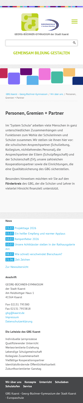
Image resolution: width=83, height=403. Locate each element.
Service (27, 386)
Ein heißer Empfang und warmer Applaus (35, 233)
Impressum (12, 317)
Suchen (74, 43)
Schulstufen (12, 386)
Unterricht (45, 382)
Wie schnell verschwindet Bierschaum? (34, 254)
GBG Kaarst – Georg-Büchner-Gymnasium (27, 94)
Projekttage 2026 (21, 228)
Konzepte (30, 382)
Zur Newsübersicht (16, 267)
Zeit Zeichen (18, 259)
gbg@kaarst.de (14, 313)
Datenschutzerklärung (18, 321)
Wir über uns (56, 94)
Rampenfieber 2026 (22, 239)
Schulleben (61, 382)
